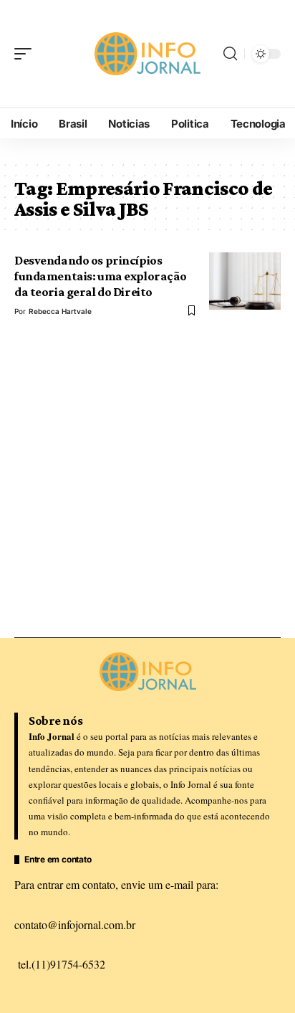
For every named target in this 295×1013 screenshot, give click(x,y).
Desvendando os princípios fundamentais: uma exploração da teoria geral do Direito (100, 276)
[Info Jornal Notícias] (148, 53)
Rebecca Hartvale (60, 311)
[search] (230, 53)
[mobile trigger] (26, 54)
